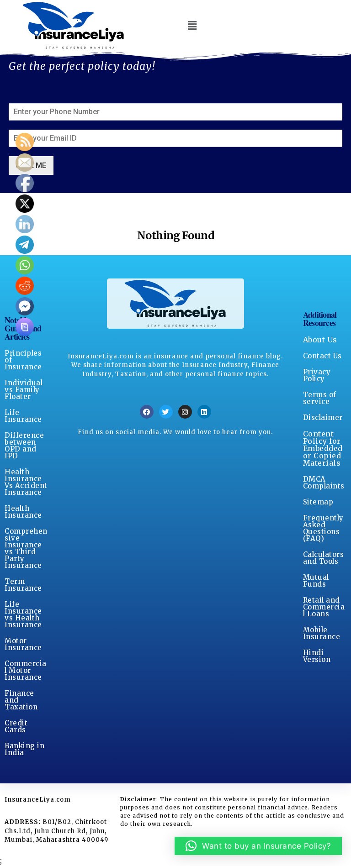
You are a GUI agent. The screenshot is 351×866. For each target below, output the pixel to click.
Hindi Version (317, 656)
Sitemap (318, 502)
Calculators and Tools (323, 558)
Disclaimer (323, 417)
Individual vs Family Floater (24, 389)
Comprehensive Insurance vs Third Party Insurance (26, 548)
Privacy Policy (317, 375)
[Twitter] (166, 412)
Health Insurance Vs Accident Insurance (26, 482)
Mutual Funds (316, 580)
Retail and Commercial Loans (324, 607)
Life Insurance (23, 416)
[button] (192, 25)
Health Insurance (23, 512)
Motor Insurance (23, 644)
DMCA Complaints (324, 482)
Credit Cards (16, 726)
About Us (320, 339)
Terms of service (319, 398)
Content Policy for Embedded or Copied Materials (323, 448)
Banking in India (24, 749)
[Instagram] (185, 412)
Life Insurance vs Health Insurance (23, 614)
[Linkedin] (204, 412)
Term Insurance (23, 585)
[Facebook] (147, 412)
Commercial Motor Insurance (26, 670)
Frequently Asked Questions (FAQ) (323, 528)
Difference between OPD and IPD (24, 445)
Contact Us (322, 356)
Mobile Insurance (321, 633)
